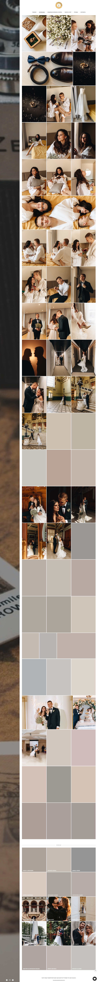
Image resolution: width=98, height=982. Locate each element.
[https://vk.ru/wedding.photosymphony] (6, 980)
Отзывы (76, 12)
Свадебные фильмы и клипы (54, 12)
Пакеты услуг (68, 12)
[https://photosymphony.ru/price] (9, 980)
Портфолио (42, 12)
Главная (34, 12)
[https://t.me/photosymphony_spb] (13, 980)
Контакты (83, 12)
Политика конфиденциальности (59, 980)
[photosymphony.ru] (58, 5)
